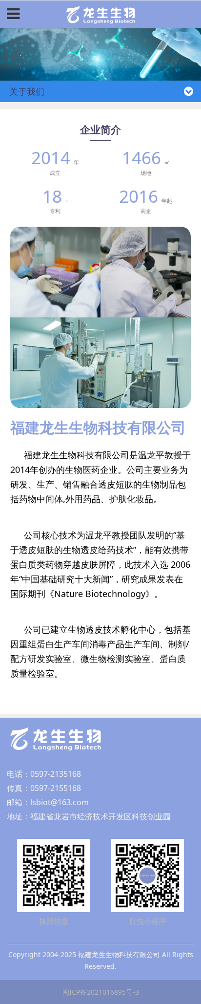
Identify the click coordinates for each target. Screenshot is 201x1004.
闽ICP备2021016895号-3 (100, 992)
